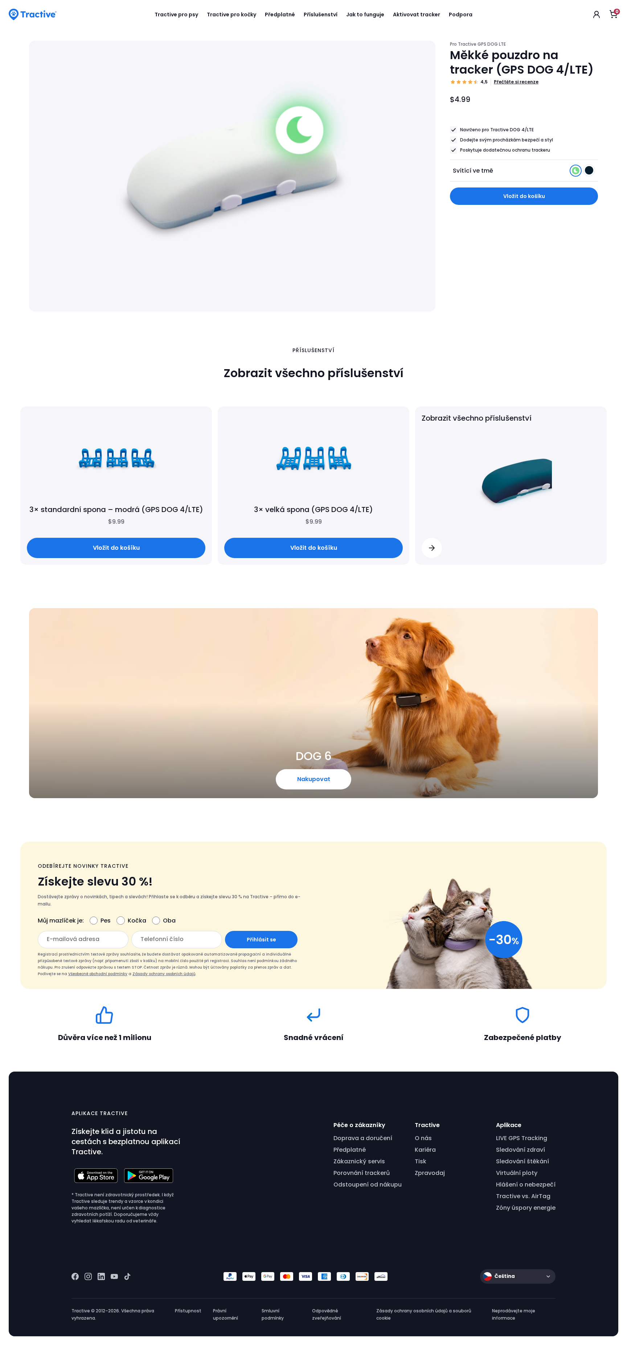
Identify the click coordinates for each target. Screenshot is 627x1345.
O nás (423, 1138)
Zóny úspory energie (526, 1208)
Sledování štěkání (522, 1161)
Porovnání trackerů (361, 1173)
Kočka (137, 920)
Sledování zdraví (520, 1150)
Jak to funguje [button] (365, 14)
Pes (106, 920)
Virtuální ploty (516, 1173)
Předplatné (349, 1150)
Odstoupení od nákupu (367, 1184)
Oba (169, 920)
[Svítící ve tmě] (576, 172)
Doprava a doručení (362, 1138)
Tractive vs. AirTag (523, 1196)
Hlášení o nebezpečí (526, 1184)
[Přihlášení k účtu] (596, 14)
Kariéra (425, 1150)
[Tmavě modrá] (589, 172)
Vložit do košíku (524, 196)
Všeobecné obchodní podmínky (97, 974)
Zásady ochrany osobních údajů (163, 974)
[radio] (576, 171)
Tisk (420, 1161)
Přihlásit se (261, 939)
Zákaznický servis (359, 1161)
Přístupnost (188, 1311)
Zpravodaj (430, 1173)
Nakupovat (313, 779)
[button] (432, 548)
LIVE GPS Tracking (521, 1138)
